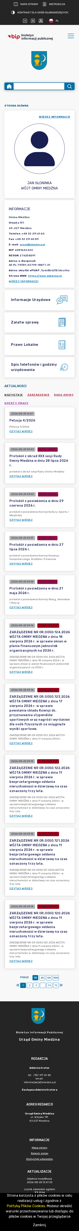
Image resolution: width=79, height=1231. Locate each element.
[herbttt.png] (39, 60)
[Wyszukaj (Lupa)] (69, 86)
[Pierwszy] (18, 985)
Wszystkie (13, 394)
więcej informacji (54, 116)
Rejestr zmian (39, 1153)
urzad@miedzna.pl (32, 244)
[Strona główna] (9, 86)
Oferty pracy (16, 403)
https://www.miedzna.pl (45, 275)
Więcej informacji (24, 281)
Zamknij (39, 1225)
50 (49, 977)
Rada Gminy (64, 394)
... (43, 985)
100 (56, 977)
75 (55, 985)
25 (42, 977)
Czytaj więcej (21, 431)
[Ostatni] (61, 985)
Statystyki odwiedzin (39, 1159)
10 (35, 977)
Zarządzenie (38, 394)
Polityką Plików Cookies (26, 1206)
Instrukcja (57, 4)
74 (49, 985)
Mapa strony (29, 4)
